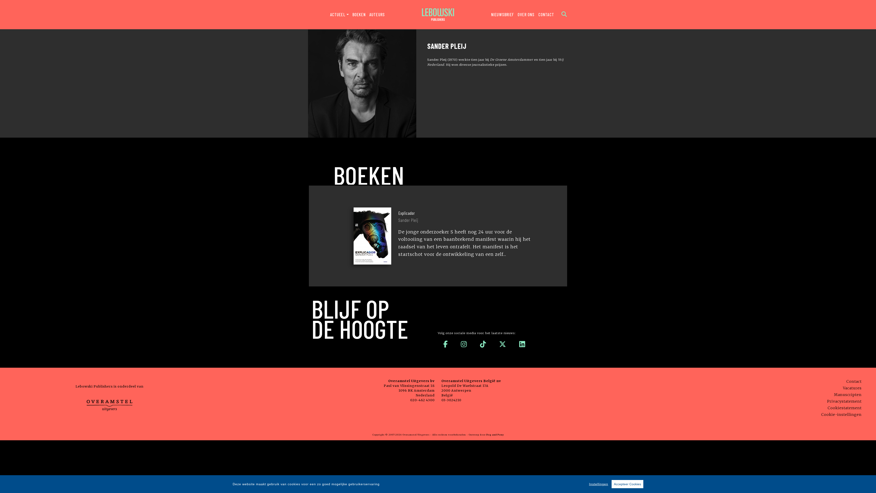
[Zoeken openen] (564, 15)
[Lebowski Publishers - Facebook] (445, 344)
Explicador (406, 213)
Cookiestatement (845, 408)
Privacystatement (844, 401)
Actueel (337, 14)
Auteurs (377, 14)
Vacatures (852, 388)
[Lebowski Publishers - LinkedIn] (522, 344)
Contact (546, 14)
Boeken (359, 14)
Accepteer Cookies (627, 484)
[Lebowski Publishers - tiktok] (483, 344)
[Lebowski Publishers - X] (503, 344)
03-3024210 (451, 400)
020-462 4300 (422, 400)
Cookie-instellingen (841, 414)
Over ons (526, 14)
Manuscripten (848, 394)
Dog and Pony (495, 434)
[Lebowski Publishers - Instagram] (463, 344)
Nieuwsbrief (502, 14)
